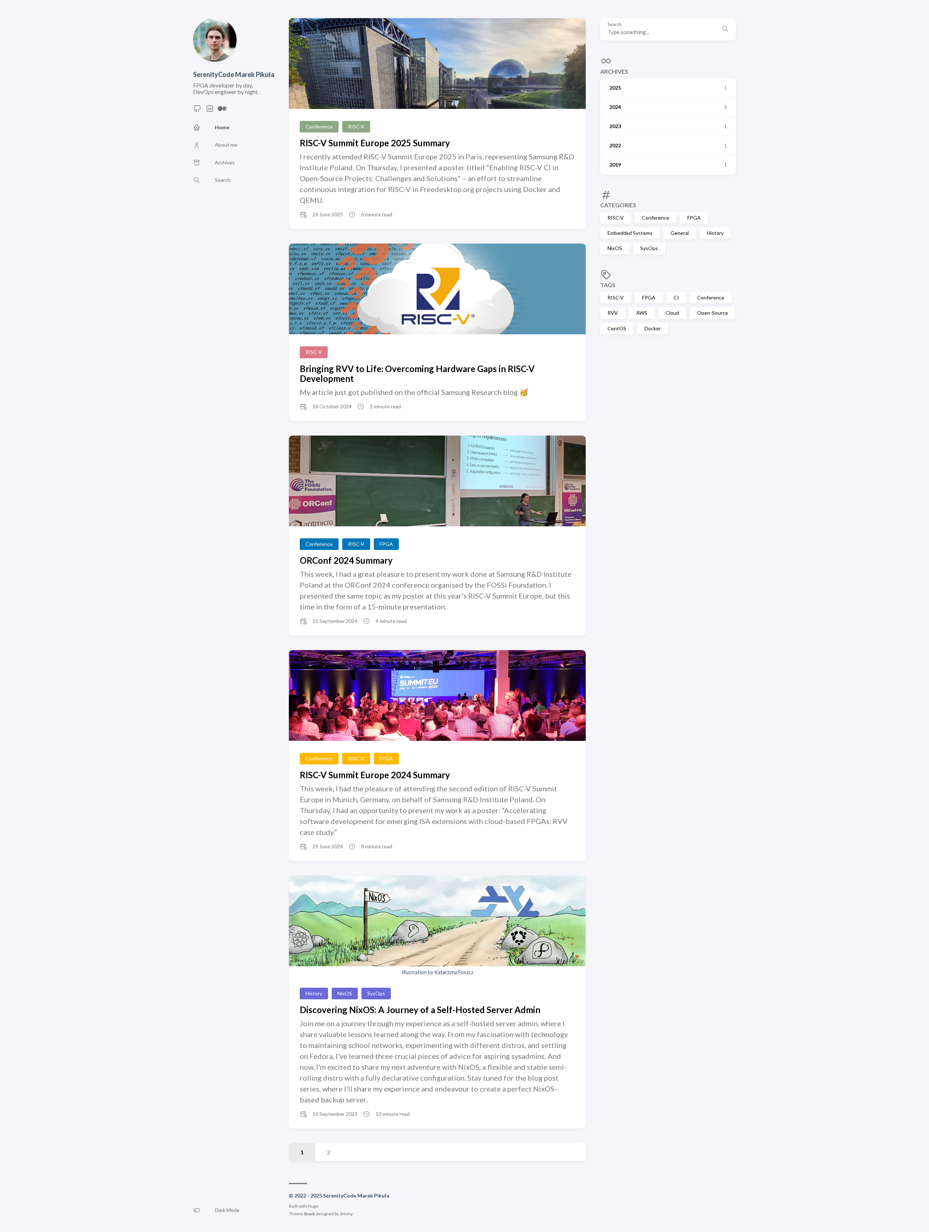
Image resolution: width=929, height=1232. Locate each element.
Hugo (313, 1206)
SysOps (649, 248)
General (680, 233)
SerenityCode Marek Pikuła (233, 74)
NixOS (614, 248)
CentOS (616, 328)
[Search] (725, 29)
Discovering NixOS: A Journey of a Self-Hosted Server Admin (420, 1009)
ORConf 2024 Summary (346, 560)
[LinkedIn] (209, 110)
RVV (612, 313)
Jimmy (346, 1213)
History (715, 233)
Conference (655, 218)
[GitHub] (197, 110)
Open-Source (712, 313)
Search (614, 24)
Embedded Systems (629, 233)
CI (676, 297)
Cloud (672, 313)
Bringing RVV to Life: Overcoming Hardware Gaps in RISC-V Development (417, 373)
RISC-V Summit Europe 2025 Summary (375, 143)
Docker (652, 328)
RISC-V (615, 218)
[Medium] (222, 110)
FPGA (694, 218)
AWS (641, 313)
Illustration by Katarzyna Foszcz (437, 972)
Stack (309, 1213)
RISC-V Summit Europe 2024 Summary (375, 775)
